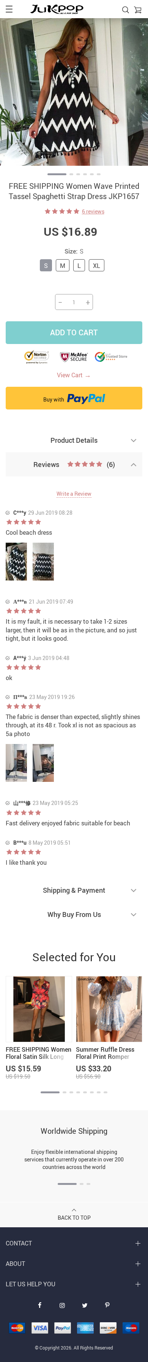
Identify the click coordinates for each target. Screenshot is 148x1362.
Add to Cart (74, 332)
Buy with (54, 399)
